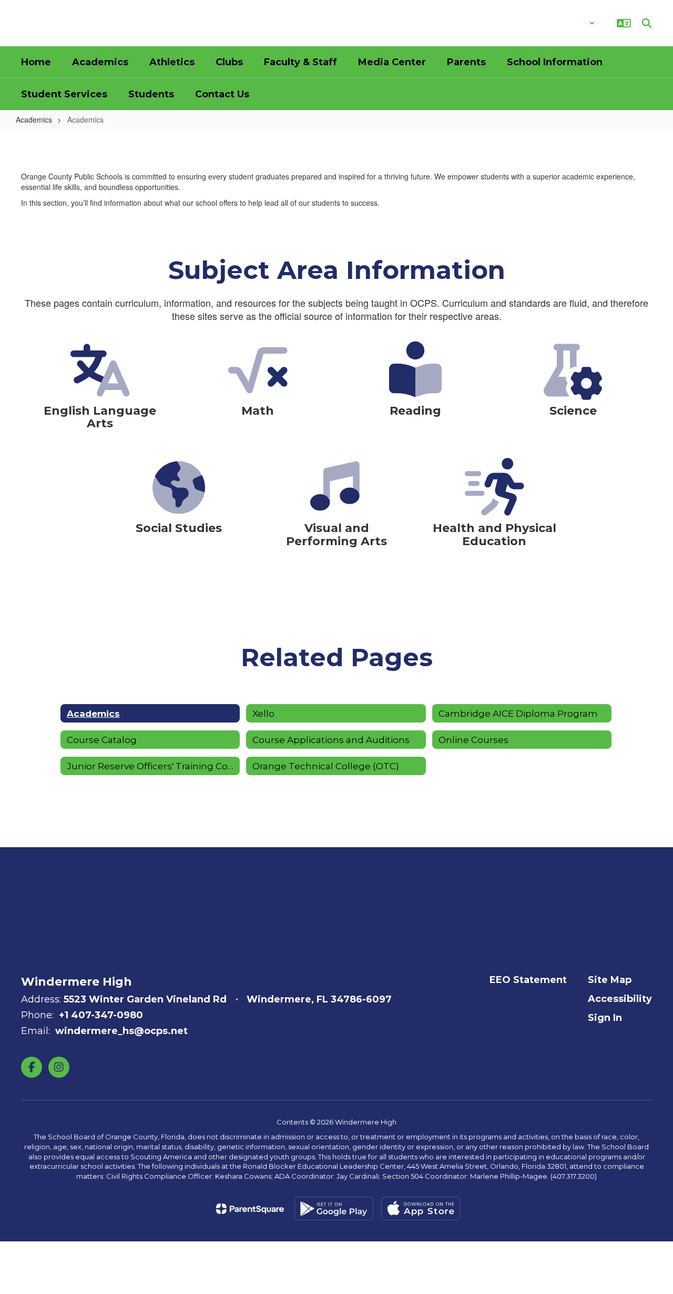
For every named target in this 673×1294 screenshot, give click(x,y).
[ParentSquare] (250, 1209)
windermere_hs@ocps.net (121, 1031)
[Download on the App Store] (420, 1208)
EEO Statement (528, 980)
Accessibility (620, 999)
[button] (567, 23)
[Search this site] (646, 23)
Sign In (605, 1018)
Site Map (609, 980)
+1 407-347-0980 (101, 1015)
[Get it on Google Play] (333, 1208)
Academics (34, 119)
